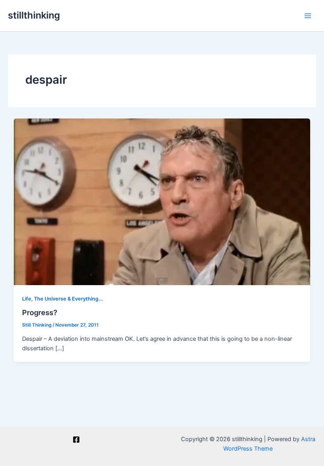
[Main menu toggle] (308, 16)
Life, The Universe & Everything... (62, 299)
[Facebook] (76, 439)
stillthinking (34, 15)
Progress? (39, 312)
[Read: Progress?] (162, 201)
